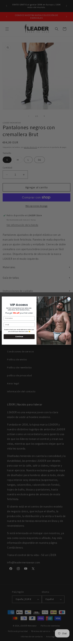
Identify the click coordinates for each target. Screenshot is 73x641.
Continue (19, 336)
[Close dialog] (69, 298)
